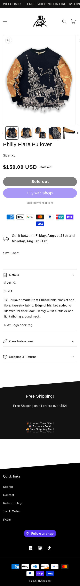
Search (8, 486)
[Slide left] (2, 133)
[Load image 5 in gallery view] (69, 133)
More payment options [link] (40, 202)
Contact (8, 495)
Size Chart (10, 253)
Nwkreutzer (44, 581)
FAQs (7, 519)
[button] (5, 21)
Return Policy (12, 503)
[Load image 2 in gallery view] (26, 133)
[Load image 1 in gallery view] (11, 133)
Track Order (11, 511)
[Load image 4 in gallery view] (54, 133)
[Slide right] (77, 133)
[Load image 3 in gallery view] (40, 133)
